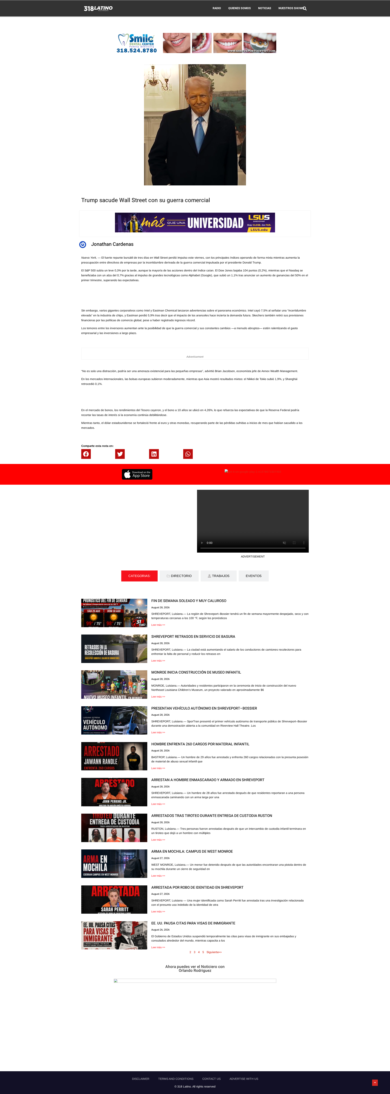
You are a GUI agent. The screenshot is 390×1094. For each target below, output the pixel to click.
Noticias (264, 8)
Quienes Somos (239, 8)
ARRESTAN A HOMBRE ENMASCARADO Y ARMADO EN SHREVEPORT (207, 780)
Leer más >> (158, 625)
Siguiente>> (214, 952)
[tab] (139, 575)
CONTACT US (211, 1078)
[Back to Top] (375, 1083)
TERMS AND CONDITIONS (175, 1078)
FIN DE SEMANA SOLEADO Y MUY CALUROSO (188, 601)
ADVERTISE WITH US (244, 1078)
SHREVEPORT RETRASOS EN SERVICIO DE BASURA (193, 636)
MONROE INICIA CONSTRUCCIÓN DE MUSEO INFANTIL (196, 672)
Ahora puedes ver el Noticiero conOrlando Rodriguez (195, 968)
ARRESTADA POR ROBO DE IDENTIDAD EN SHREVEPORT (197, 887)
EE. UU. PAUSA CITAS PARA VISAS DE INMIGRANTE (193, 923)
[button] (89, 454)
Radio (217, 8)
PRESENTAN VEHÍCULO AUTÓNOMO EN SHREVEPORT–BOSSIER (204, 708)
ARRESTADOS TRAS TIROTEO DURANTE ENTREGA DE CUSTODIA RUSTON (211, 816)
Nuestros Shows (291, 8)
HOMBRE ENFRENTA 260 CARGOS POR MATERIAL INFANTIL (200, 744)
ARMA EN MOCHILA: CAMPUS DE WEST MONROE (192, 851)
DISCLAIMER (140, 1078)
